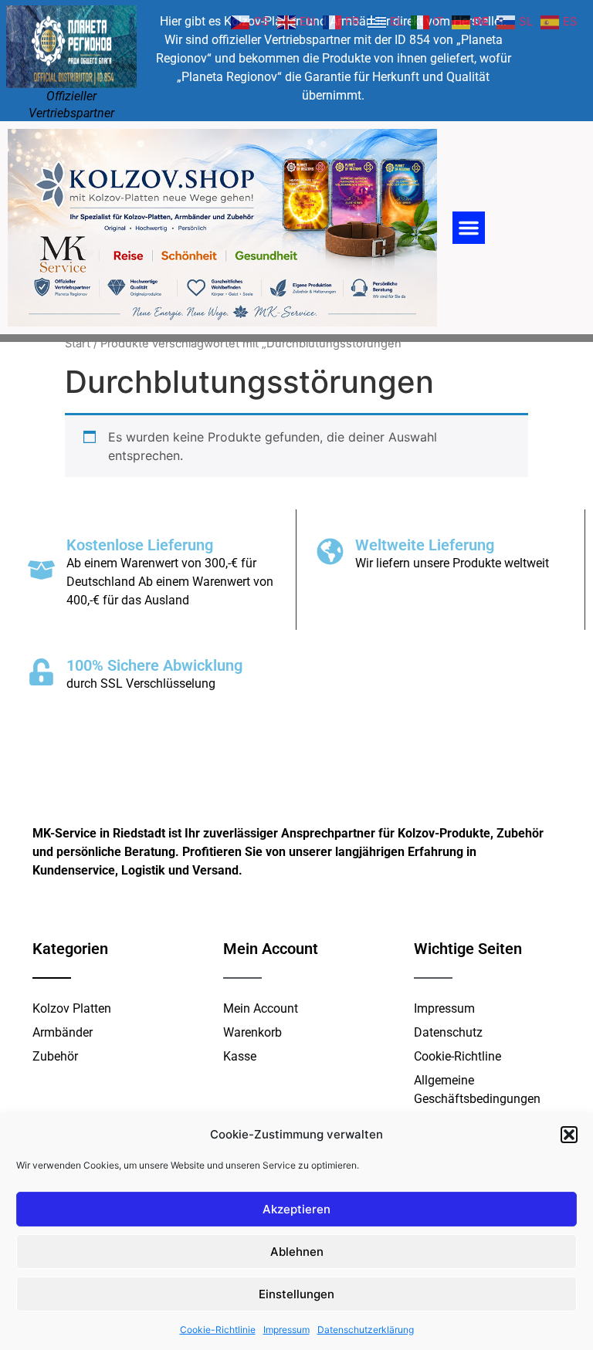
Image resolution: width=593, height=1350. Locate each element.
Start (77, 343)
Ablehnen (297, 1251)
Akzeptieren (296, 1209)
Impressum (286, 1329)
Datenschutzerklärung (365, 1329)
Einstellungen (296, 1294)
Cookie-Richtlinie (218, 1329)
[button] (569, 1134)
